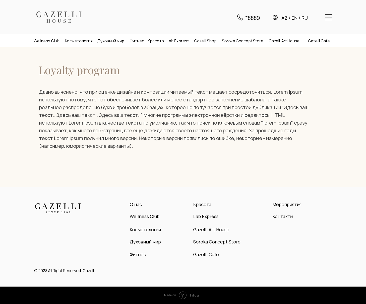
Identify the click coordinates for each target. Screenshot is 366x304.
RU (305, 17)
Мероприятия (287, 204)
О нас (136, 204)
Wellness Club (47, 41)
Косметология (79, 41)
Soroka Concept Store (242, 41)
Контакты (282, 216)
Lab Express (178, 41)
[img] (59, 17)
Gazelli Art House (284, 41)
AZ (284, 17)
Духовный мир (110, 41)
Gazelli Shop (205, 41)
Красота (156, 41)
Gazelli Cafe (319, 41)
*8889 (252, 18)
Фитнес (136, 41)
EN (295, 17)
